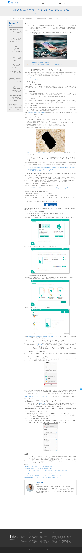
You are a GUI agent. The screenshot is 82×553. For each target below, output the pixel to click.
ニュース (62, 544)
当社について (62, 3)
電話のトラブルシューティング (62, 538)
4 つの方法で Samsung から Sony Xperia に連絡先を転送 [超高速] (39, 468)
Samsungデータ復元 (24, 18)
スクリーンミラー (43, 538)
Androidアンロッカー (44, 536)
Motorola (59, 537)
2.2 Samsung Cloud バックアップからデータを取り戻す (41, 169)
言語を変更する (12, 539)
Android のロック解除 (60, 541)
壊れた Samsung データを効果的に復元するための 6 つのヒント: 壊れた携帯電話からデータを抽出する (15, 106)
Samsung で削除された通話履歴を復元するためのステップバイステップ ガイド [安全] (15, 80)
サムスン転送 (31, 538)
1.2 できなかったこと (33, 79)
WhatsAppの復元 (32, 542)
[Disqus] (50, 512)
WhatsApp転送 (43, 540)
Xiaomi (67, 537)
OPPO (57, 540)
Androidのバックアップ (45, 541)
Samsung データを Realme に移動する (36, 112)
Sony (56, 537)
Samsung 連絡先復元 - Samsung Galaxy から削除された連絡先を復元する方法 (15, 32)
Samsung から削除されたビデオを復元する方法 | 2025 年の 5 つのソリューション (15, 40)
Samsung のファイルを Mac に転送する (37, 153)
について (23, 536)
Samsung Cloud (39, 344)
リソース (51, 3)
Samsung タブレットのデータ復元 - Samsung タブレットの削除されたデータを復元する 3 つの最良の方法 (15, 50)
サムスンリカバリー (33, 537)
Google (53, 540)
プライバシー (24, 538)
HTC (53, 537)
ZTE (70, 538)
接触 (22, 537)
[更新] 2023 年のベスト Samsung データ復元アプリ (15, 72)
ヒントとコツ (57, 544)
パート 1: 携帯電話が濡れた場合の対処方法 (39, 62)
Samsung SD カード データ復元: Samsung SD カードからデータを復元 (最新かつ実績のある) (15, 98)
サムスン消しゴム (32, 540)
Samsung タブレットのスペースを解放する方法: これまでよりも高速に (40, 473)
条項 (22, 540)
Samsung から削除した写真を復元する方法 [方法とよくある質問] (15, 65)
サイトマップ (24, 541)
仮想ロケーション (61, 542)
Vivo (60, 540)
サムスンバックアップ (33, 536)
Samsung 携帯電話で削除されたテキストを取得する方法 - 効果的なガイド (15, 58)
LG (57, 536)
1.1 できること (31, 77)
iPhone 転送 (54, 542)
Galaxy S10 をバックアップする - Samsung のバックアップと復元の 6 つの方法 (42, 475)
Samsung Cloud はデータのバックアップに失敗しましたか (38, 396)
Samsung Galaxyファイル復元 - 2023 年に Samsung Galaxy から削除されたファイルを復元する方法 (15, 89)
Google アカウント (43, 403)
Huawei (64, 537)
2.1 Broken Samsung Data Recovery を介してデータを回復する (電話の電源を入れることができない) (51, 167)
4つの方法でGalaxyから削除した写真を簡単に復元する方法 (38, 466)
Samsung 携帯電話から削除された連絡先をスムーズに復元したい (42, 336)
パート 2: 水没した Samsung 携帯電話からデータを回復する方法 (45, 64)
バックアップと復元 (33, 541)
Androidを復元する (44, 542)
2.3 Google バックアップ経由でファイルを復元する (40, 170)
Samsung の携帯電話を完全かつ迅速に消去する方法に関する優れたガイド (41, 477)
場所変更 (41, 537)
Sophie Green (37, 13)
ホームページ (10, 18)
